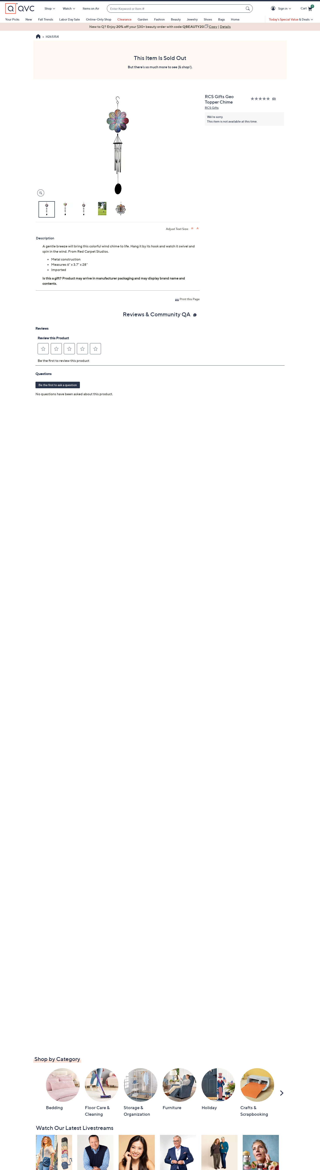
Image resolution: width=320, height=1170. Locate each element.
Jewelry (192, 19)
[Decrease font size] (198, 228)
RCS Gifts (212, 107)
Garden (143, 19)
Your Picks (12, 19)
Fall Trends (45, 19)
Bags (221, 19)
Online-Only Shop (98, 19)
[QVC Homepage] (38, 36)
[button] (274, 8)
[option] (160, 26)
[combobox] (175, 9)
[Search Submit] (248, 8)
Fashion (159, 19)
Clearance (124, 19)
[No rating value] (261, 98)
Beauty (176, 19)
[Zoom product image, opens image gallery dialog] (40, 193)
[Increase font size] (192, 228)
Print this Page (190, 299)
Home (235, 19)
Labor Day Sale (69, 19)
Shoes (208, 19)
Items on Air (91, 8)
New (28, 19)
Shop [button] (48, 8)
